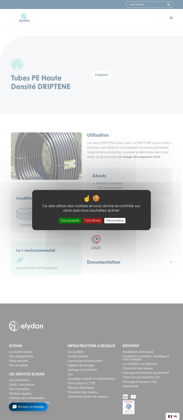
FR (175, 416)
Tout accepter (70, 220)
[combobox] (172, 416)
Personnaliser (115, 220)
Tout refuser (93, 220)
